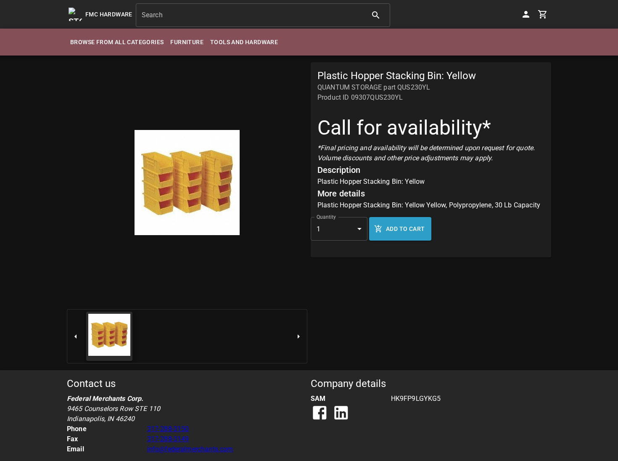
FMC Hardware (108, 14)
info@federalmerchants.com (190, 449)
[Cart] (542, 14)
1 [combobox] (318, 229)
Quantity (326, 217)
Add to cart (405, 228)
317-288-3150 (168, 429)
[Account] (526, 14)
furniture (186, 42)
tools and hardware (244, 42)
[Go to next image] (298, 336)
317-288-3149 (168, 439)
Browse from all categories (117, 42)
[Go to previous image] (75, 336)
